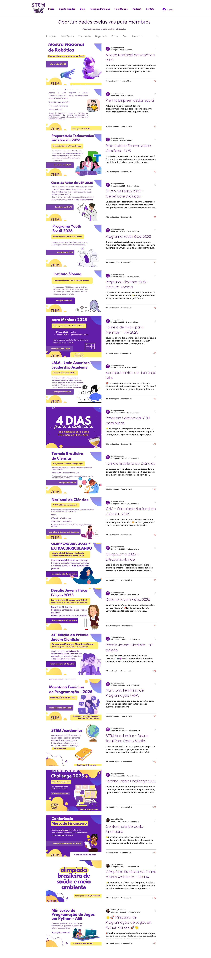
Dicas (125, 36)
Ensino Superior (67, 36)
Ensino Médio (84, 36)
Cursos (115, 36)
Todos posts (51, 36)
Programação (101, 36)
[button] (158, 36)
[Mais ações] (156, 48)
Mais (134, 36)
